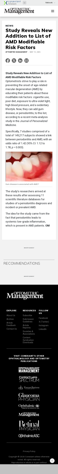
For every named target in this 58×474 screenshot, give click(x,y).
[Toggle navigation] (53, 11)
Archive (10, 319)
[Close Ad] (52, 460)
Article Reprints (27, 326)
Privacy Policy (29, 451)
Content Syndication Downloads (28, 340)
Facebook (43, 318)
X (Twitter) (44, 322)
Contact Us (12, 329)
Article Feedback (11, 324)
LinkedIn (43, 329)
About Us (11, 315)
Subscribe (27, 315)
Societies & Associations (29, 332)
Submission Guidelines (28, 320)
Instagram (43, 325)
